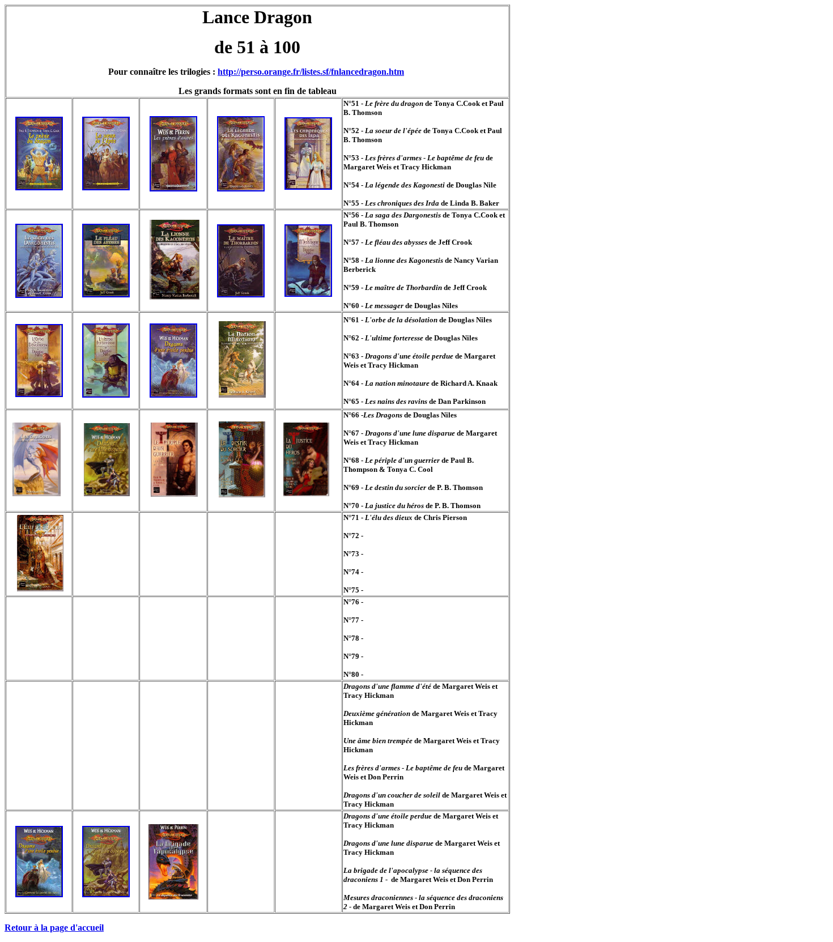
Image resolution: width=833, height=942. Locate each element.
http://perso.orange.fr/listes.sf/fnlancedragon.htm (311, 71)
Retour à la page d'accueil (54, 927)
